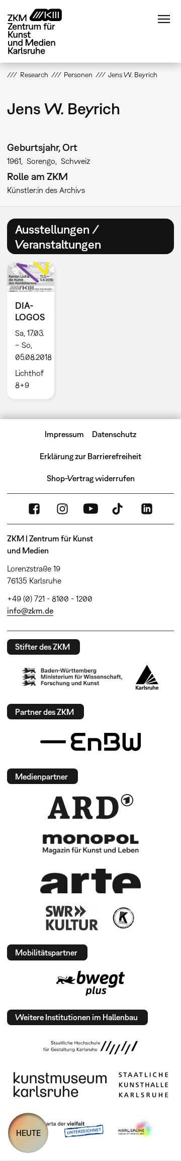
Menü (164, 19)
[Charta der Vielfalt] (64, 1129)
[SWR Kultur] (72, 917)
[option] (34, 330)
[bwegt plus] (90, 983)
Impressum (64, 434)
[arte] (90, 881)
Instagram (62, 509)
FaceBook (34, 509)
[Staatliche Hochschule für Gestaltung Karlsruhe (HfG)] (90, 1047)
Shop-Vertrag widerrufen (91, 478)
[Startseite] (42, 31)
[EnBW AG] (90, 742)
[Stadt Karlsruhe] (147, 677)
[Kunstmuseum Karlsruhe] (60, 1084)
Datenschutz (114, 434)
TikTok (119, 509)
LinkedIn (147, 509)
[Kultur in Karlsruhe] (122, 917)
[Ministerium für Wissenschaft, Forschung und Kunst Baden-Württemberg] (72, 677)
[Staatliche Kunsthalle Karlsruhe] (143, 1084)
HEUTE (28, 1132)
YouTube (90, 509)
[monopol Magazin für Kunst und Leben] (90, 843)
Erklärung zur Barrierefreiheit (90, 456)
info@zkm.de (30, 610)
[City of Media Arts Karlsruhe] (136, 1129)
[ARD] (90, 806)
